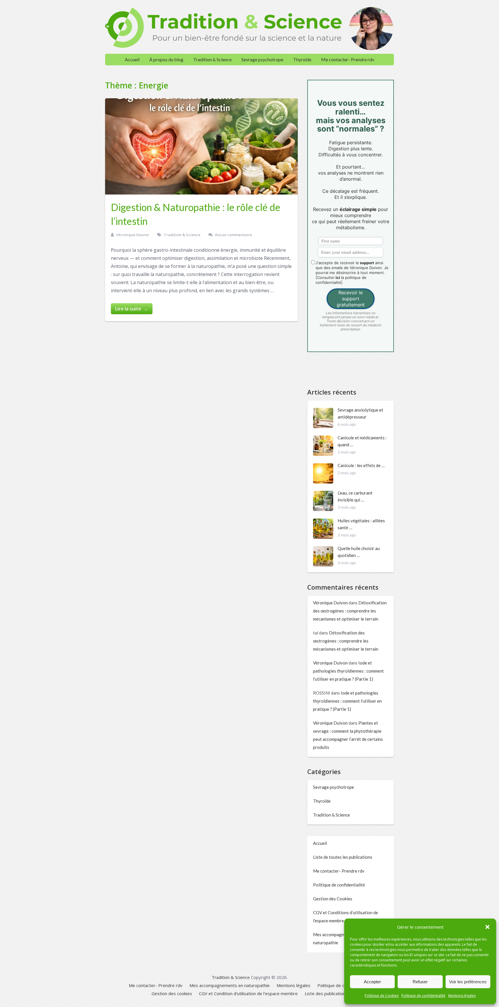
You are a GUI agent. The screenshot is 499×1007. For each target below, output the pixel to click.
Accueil (132, 59)
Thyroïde (302, 59)
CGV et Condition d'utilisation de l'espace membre (248, 993)
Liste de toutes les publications (342, 857)
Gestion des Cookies (332, 898)
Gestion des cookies (172, 993)
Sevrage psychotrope (262, 59)
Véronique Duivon (132, 234)
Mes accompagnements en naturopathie (229, 985)
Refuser (420, 981)
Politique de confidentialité (423, 995)
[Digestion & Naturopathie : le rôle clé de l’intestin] (201, 146)
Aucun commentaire (233, 234)
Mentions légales (462, 995)
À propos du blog (166, 59)
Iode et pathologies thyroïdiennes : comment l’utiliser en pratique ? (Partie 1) (348, 671)
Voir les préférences (468, 981)
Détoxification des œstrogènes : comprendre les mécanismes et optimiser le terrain (350, 610)
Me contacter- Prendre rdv (347, 59)
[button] (487, 927)
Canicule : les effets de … (361, 465)
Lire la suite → (131, 309)
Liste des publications (326, 993)
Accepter (372, 981)
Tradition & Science (212, 59)
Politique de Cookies (382, 995)
